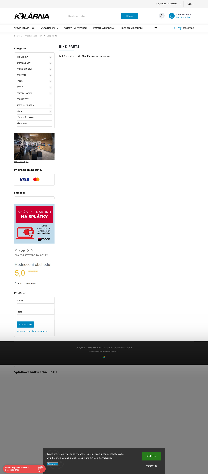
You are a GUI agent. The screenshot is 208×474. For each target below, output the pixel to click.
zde (110, 457)
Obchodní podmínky (166, 3)
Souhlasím (151, 456)
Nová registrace (24, 331)
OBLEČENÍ (21, 75)
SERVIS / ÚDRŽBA (25, 105)
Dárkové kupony (25, 117)
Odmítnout (151, 465)
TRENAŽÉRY (22, 99)
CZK (189, 4)
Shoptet (98, 351)
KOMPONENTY (23, 63)
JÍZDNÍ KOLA (22, 57)
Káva (19, 111)
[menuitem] (26, 28)
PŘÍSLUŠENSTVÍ (24, 69)
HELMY (20, 81)
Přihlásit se (25, 324)
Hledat (130, 16)
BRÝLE (20, 87)
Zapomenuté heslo (41, 331)
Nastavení (52, 464)
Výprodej (22, 123)
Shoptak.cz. (114, 351)
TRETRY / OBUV (24, 93)
